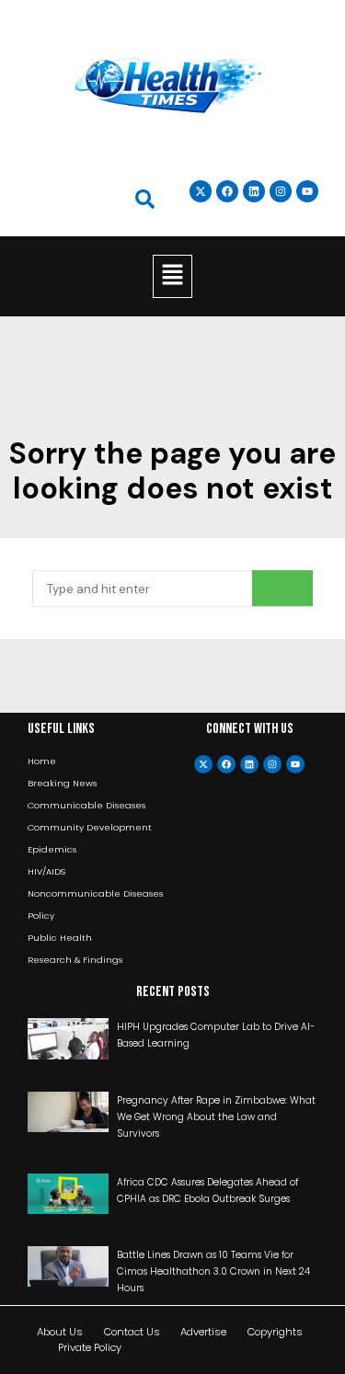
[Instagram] (281, 191)
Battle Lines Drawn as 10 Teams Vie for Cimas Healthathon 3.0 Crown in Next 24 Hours (213, 1271)
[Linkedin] (254, 191)
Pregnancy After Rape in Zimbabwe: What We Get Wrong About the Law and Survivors (216, 1116)
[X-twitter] (203, 764)
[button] (172, 276)
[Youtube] (295, 764)
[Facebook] (226, 764)
